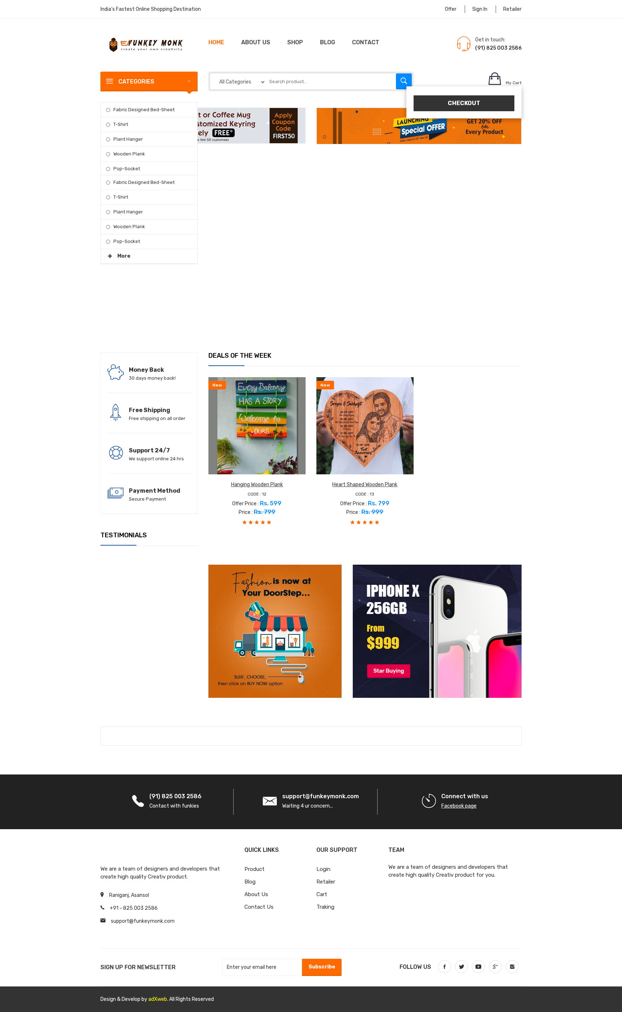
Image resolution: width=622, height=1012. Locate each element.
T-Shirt (120, 124)
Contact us (259, 907)
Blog (327, 42)
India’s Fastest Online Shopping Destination (150, 9)
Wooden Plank (129, 154)
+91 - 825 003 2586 (134, 908)
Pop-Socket (126, 168)
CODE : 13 (364, 494)
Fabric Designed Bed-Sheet (144, 109)
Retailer (512, 9)
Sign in (479, 9)
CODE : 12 (257, 494)
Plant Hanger (128, 139)
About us (255, 42)
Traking (325, 907)
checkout (464, 103)
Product (254, 869)
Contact (365, 42)
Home (216, 42)
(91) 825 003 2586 (498, 48)
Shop (295, 42)
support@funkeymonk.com (143, 921)
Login (323, 869)
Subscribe (321, 967)
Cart (321, 894)
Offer (450, 9)
